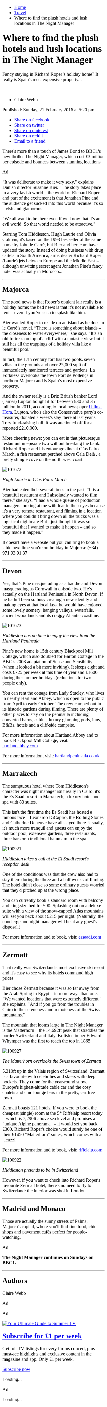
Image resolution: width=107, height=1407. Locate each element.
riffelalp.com (90, 1149)
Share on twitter (29, 125)
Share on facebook (31, 119)
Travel (20, 12)
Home (20, 7)
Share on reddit (28, 135)
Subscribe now (16, 1369)
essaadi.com (89, 936)
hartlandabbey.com (20, 745)
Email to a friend (29, 141)
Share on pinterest (31, 130)
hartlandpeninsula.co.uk (77, 755)
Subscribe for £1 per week (42, 1336)
